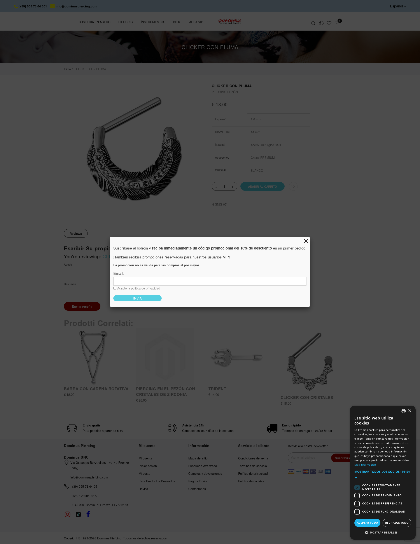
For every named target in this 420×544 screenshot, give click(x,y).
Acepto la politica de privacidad (138, 288)
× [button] (409, 410)
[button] (382, 474)
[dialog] (383, 473)
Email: (118, 273)
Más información (365, 464)
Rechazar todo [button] (397, 523)
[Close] (306, 241)
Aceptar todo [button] (367, 523)
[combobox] (403, 411)
